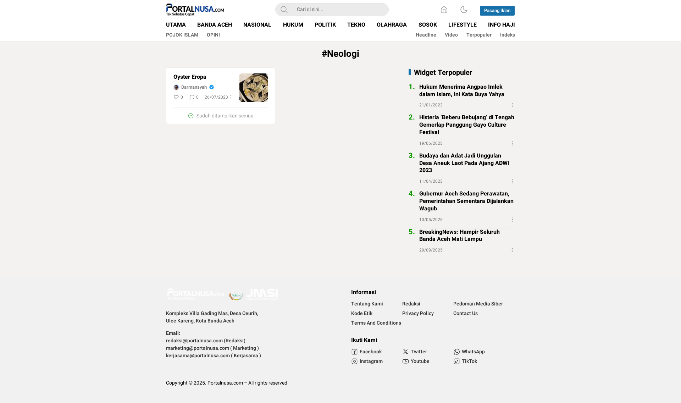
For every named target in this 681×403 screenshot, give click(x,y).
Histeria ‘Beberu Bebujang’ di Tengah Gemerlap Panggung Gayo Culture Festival (466, 125)
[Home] (444, 9)
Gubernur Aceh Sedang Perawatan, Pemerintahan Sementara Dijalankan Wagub (466, 201)
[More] (231, 97)
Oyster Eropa (189, 77)
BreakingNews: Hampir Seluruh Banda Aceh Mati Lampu (459, 235)
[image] (253, 87)
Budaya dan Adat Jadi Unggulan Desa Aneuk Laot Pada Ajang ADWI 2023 (464, 163)
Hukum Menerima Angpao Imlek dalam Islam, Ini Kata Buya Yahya (461, 90)
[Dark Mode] (464, 9)
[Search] (284, 10)
